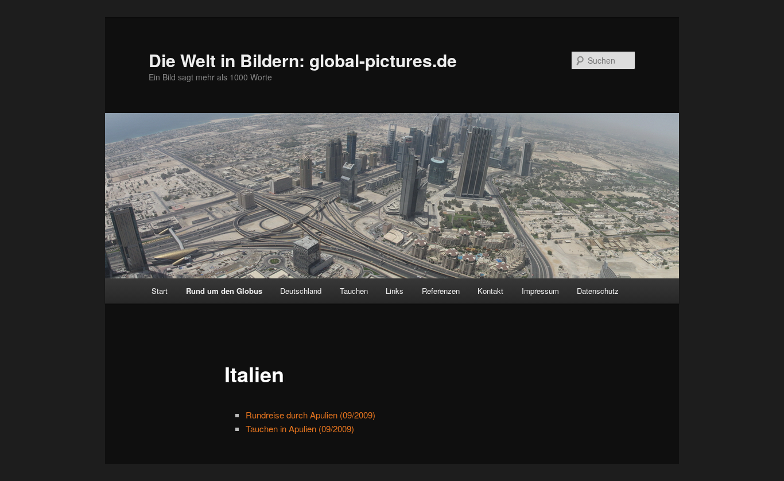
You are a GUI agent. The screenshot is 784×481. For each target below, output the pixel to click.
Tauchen (354, 290)
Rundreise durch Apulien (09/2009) (310, 415)
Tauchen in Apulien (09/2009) (300, 428)
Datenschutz (598, 290)
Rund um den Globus (224, 290)
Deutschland (300, 290)
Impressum (540, 290)
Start (160, 290)
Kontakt (490, 290)
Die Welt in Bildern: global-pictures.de (303, 60)
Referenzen (441, 290)
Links (394, 290)
